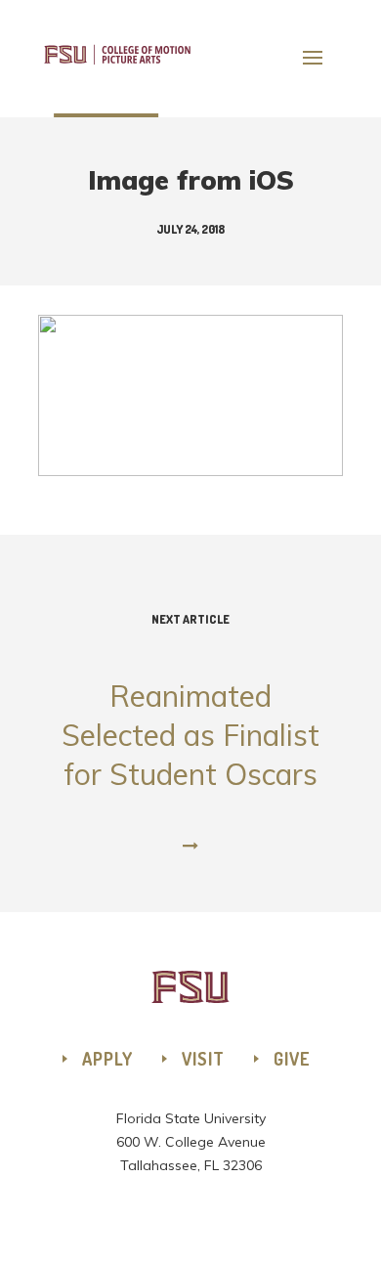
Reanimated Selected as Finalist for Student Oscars (190, 702)
